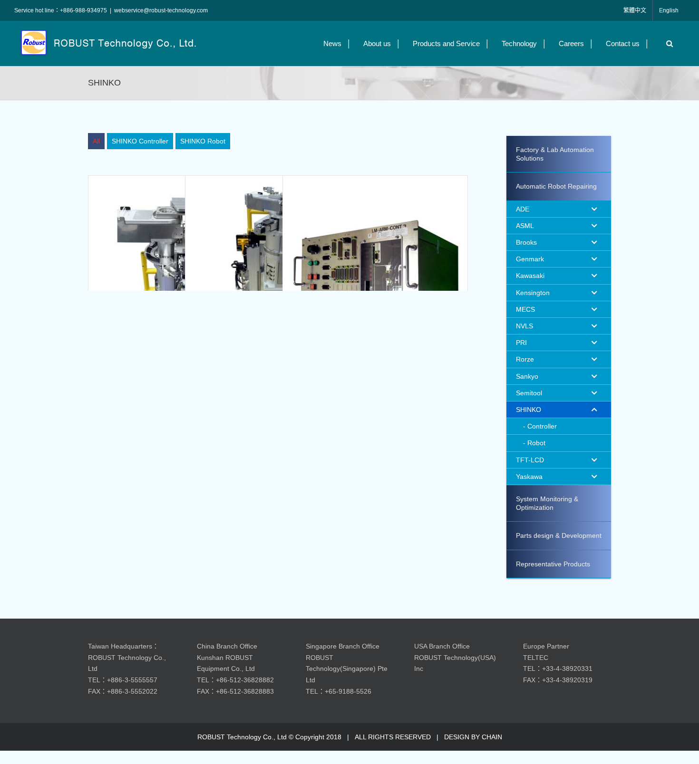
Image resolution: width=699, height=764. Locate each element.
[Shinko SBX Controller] (375, 268)
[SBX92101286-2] (180, 268)
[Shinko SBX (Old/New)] (277, 268)
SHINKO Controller (140, 141)
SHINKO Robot (202, 141)
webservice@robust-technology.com (161, 10)
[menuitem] (96, 141)
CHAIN (492, 737)
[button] (667, 43)
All (96, 141)
